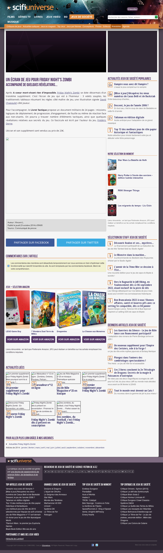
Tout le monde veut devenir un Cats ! (134, 390)
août (63, 447)
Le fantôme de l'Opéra (91, 505)
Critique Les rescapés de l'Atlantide (135, 508)
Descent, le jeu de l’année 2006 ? (131, 105)
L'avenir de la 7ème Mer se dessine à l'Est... (133, 268)
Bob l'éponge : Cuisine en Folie (95, 503)
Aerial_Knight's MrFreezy (93, 511)
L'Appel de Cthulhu (52, 491)
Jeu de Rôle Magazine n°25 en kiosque (67, 390)
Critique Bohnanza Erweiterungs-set (136, 511)
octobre (81, 447)
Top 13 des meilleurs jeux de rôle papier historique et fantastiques (135, 131)
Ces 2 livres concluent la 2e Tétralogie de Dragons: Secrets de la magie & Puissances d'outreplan (131, 372)
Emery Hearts (88, 514)
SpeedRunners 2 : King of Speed (96, 508)
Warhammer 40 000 (52, 503)
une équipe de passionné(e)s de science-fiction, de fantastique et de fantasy (23, 474)
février (31, 447)
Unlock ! (47, 505)
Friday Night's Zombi (68, 92)
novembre (89, 447)
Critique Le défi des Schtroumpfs (134, 491)
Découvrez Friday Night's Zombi (15, 415)
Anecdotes (116, 26)
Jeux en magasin (48, 26)
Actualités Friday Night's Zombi (22, 444)
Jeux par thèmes (74, 26)
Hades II (85, 497)
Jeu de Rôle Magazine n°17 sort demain (23, 514)
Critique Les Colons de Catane (133, 523)
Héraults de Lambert (15, 538)
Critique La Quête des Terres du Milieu (137, 505)
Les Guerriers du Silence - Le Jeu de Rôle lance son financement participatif (135, 332)
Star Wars (48, 497)
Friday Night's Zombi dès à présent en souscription (43, 422)
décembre (100, 447)
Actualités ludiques (31, 26)
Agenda (126, 26)
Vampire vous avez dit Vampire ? (131, 84)
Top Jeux (61, 26)
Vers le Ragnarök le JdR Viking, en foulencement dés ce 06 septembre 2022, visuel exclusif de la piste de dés (130, 285)
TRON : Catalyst (89, 500)
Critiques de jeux (14, 26)
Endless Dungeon (90, 488)
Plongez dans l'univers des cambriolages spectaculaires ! (130, 359)
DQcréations (46, 545)
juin (52, 447)
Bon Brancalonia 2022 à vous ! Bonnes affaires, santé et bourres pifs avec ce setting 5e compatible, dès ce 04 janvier (131, 303)
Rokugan (48, 514)
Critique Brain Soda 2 (129, 494)
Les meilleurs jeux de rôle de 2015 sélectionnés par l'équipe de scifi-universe (24, 510)
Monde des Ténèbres (53, 500)
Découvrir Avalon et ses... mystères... (134, 243)
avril (43, 447)
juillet (58, 447)
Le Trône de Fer (51, 511)
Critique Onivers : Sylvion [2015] (134, 488)
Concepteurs (88, 26)
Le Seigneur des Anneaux (55, 494)
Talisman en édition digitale (129, 117)
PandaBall (86, 491)
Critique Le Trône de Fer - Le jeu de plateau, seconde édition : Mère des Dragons (135, 517)
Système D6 (49, 508)
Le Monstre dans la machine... (130, 255)
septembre (71, 447)
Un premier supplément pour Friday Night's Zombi (17, 390)
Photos (98, 26)
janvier (24, 447)
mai (48, 447)
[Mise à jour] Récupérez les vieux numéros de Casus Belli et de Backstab (134, 94)
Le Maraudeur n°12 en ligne (42, 386)
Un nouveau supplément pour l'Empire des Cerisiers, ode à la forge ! (134, 347)
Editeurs (106, 26)
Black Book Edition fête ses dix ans (21, 528)
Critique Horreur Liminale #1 (132, 497)
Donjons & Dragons (52, 488)
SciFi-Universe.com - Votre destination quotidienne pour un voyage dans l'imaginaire (30, 8)
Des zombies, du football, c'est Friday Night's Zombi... (68, 419)
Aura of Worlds (88, 494)
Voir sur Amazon (17, 339)
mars (37, 447)
